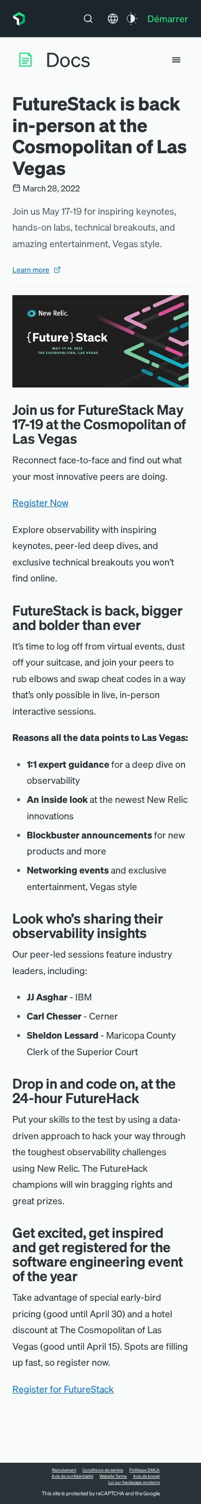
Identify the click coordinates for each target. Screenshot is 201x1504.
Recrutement (64, 1470)
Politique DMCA (144, 1470)
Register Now (40, 502)
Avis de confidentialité (72, 1476)
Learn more (30, 269)
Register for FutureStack (63, 1389)
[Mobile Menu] (176, 60)
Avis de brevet (146, 1476)
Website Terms (113, 1476)
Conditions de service (102, 1470)
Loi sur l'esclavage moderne (134, 1482)
